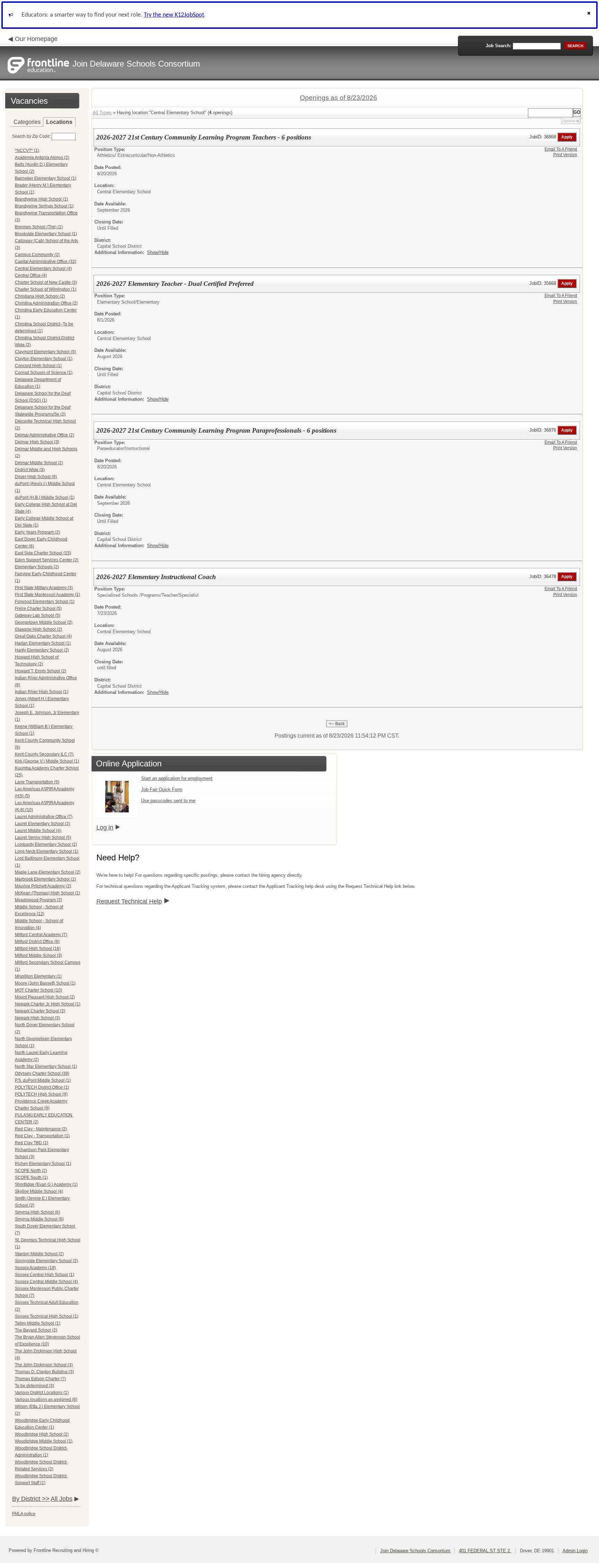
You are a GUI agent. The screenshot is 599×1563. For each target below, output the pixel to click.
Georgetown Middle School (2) (43, 622)
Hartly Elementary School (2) (42, 650)
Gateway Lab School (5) (37, 615)
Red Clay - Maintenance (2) (41, 1129)
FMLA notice (23, 1513)
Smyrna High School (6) (37, 1212)
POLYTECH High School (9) (41, 1094)
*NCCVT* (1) (27, 150)
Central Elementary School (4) (43, 268)
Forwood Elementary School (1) (45, 601)
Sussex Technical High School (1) (46, 1316)
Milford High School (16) (38, 948)
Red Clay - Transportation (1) (42, 1135)
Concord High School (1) (38, 365)
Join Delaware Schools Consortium (415, 1550)
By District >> (31, 1498)
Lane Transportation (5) (37, 782)
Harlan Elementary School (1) (43, 643)
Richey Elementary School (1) (43, 1163)
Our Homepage (36, 38)
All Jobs (61, 1498)
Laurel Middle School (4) (38, 830)
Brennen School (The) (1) (39, 226)
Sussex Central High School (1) (44, 1274)
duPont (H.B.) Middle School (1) (45, 497)
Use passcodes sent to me (168, 800)
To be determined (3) (34, 1385)
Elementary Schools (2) (37, 566)
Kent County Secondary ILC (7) (44, 754)
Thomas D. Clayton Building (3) (44, 1371)
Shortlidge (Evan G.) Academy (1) (46, 1184)
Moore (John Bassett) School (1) (45, 983)
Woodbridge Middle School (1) (43, 1441)
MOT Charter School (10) (38, 990)
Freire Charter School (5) (38, 608)
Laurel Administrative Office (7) (43, 816)
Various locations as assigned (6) (46, 1399)
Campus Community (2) (37, 254)
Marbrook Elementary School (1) (45, 879)
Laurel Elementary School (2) (42, 823)
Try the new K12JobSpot (174, 15)
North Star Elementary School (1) (46, 1066)
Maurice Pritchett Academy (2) (43, 886)
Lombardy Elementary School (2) (46, 844)
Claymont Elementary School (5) (45, 351)
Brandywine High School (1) (41, 199)
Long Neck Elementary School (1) (46, 851)
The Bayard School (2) (36, 1330)
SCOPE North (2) (31, 1170)
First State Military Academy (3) (44, 587)
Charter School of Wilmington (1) (45, 289)
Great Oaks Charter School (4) (43, 636)
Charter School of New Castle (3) (46, 282)
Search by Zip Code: (31, 136)
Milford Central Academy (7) (41, 934)
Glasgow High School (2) (38, 629)
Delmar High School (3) (37, 442)
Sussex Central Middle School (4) (46, 1281)
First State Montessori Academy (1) (47, 594)
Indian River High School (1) (41, 691)
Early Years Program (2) (37, 532)
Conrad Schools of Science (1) (43, 372)
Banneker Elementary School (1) (45, 178)
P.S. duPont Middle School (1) (43, 1080)
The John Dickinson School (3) (44, 1364)
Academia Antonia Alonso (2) (42, 157)
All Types (102, 112)
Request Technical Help (129, 901)
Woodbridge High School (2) (42, 1434)
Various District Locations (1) (42, 1392)
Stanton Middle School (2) (39, 1253)
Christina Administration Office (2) (46, 303)
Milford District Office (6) (37, 941)
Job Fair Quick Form (161, 789)
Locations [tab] (59, 122)
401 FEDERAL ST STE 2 (485, 1550)
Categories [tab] (27, 122)
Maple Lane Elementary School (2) (47, 872)
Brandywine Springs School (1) (44, 206)
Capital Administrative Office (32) (45, 261)
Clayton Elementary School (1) (43, 358)
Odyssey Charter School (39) (42, 1073)
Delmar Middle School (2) (39, 462)
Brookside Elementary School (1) (46, 233)
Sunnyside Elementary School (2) (46, 1260)
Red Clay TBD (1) (31, 1142)
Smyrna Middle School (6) (39, 1219)
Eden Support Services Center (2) (46, 560)
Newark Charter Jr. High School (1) (47, 1004)
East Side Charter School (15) (43, 553)
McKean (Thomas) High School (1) (47, 893)
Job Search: (498, 45)
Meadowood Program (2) (38, 900)
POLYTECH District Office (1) (42, 1087)
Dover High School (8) (36, 476)
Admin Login (575, 1550)
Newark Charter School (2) (40, 1011)
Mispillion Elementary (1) (38, 976)
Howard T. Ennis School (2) (40, 671)
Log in (104, 827)
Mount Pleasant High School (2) (45, 997)
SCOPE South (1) (31, 1177)
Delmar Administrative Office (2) (44, 435)
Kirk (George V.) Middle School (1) (47, 761)
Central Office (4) (31, 275)
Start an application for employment (176, 778)
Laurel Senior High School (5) (43, 837)
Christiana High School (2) (40, 296)
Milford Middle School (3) (38, 955)
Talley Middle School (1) (37, 1323)
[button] (589, 15)
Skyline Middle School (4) (39, 1191)
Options (569, 121)
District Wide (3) (30, 469)
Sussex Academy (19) (35, 1267)
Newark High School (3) (37, 1018)
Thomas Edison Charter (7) (40, 1378)
